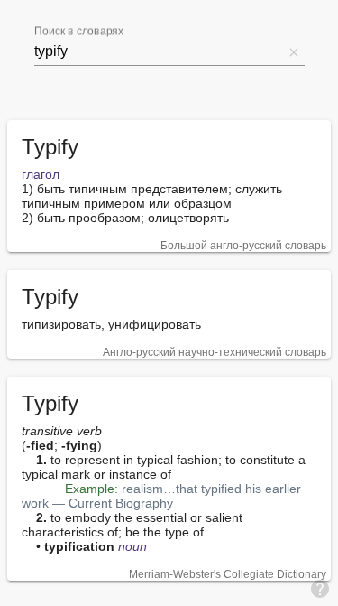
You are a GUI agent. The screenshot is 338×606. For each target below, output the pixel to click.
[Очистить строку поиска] (294, 51)
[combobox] (158, 51)
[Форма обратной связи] (320, 588)
